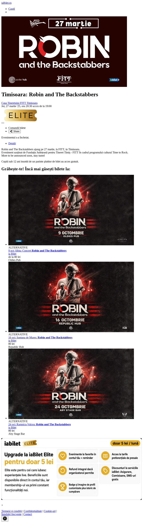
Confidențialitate (33, 511)
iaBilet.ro (6, 2)
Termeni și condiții (11, 511)
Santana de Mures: (40, 337)
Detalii (12, 143)
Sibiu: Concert (37, 250)
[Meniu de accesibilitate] (4, 519)
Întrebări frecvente (11, 514)
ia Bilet (12, 253)
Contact (27, 514)
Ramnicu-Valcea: (39, 424)
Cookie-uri (50, 511)
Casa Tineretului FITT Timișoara (19, 103)
